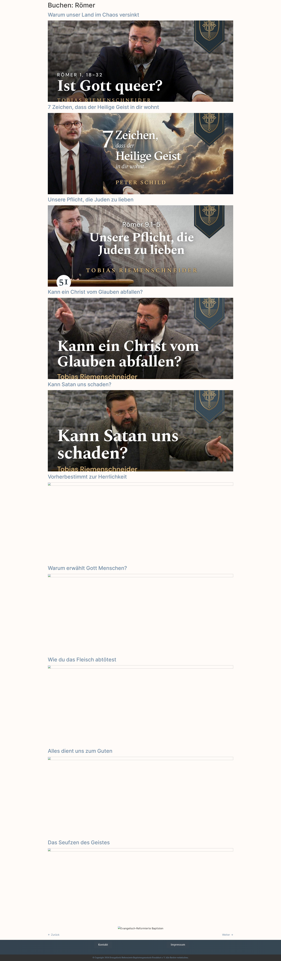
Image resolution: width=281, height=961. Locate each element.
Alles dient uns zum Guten (80, 751)
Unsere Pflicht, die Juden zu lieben (91, 199)
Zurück (54, 934)
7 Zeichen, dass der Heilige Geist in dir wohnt (103, 107)
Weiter (227, 934)
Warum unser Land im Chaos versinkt (93, 15)
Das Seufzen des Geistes (79, 842)
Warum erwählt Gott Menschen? (87, 568)
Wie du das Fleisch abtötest (82, 659)
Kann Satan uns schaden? (79, 384)
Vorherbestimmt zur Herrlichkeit (87, 477)
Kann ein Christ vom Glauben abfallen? (95, 292)
